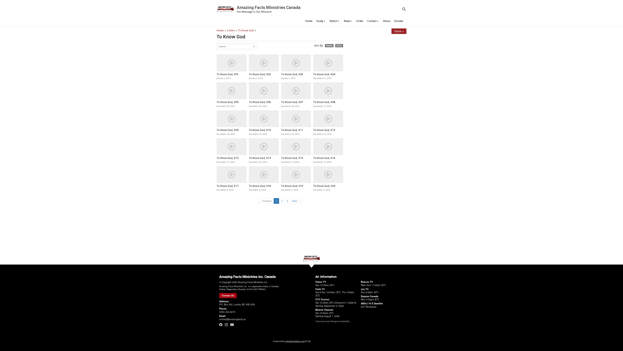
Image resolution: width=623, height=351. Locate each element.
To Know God (246, 30)
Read (347, 21)
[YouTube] (232, 324)
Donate (398, 21)
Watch (333, 21)
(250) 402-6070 (227, 311)
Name (329, 45)
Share (398, 31)
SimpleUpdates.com (295, 341)
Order (359, 21)
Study (319, 21)
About (386, 21)
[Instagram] (226, 324)
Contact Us (228, 295)
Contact (372, 21)
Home (308, 21)
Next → (296, 200)
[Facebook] (220, 324)
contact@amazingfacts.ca (232, 319)
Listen (231, 30)
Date (339, 45)
